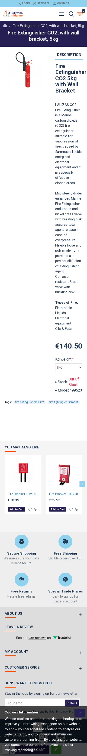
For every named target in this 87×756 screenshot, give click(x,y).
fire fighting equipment (63, 402)
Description (69, 54)
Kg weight (63, 359)
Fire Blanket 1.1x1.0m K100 (24, 494)
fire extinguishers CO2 (29, 402)
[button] (5, 484)
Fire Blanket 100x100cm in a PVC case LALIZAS (65, 494)
